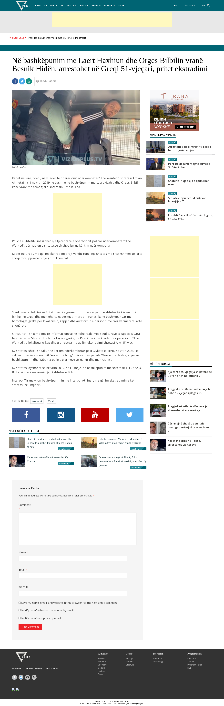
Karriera (16, 668)
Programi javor (194, 664)
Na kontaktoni (34, 668)
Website (24, 587)
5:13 (171, 159)
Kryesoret (50, 5)
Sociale (101, 667)
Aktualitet (67, 5)
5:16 (171, 142)
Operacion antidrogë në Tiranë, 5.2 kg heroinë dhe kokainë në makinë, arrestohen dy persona (122, 461)
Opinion (96, 5)
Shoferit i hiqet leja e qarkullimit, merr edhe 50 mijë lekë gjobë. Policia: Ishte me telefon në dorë (49, 443)
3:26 (171, 211)
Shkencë (157, 658)
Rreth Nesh (52, 668)
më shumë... (64, 449)
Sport (122, 5)
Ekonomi (102, 664)
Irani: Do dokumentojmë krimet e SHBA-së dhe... (189, 165)
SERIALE (175, 5)
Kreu (38, 5)
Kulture (101, 670)
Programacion (194, 653)
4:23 (171, 176)
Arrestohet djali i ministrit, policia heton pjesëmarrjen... (189, 148)
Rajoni (84, 5)
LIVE (203, 5)
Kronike (102, 661)
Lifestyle (130, 664)
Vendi (51, 401)
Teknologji (158, 661)
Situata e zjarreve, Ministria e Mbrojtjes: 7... (187, 199)
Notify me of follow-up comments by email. (47, 610)
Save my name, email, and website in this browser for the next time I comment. (69, 603)
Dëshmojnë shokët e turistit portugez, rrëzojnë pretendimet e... (188, 427)
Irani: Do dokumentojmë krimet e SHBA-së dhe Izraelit (57, 37)
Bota (100, 674)
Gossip (108, 5)
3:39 (171, 193)
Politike (101, 658)
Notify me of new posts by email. (41, 618)
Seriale (190, 661)
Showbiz (130, 661)
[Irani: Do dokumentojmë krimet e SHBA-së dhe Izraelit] (155, 164)
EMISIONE (190, 5)
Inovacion (158, 653)
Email (23, 569)
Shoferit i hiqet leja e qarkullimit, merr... (189, 182)
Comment (24, 507)
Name (23, 552)
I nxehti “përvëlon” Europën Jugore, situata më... (190, 216)
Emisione (191, 658)
